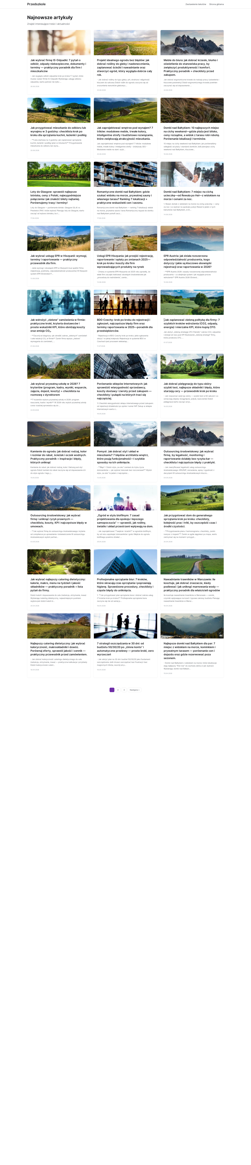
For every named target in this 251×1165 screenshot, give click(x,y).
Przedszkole (36, 4)
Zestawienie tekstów (196, 4)
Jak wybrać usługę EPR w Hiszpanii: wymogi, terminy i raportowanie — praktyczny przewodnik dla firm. (58, 259)
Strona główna (216, 4)
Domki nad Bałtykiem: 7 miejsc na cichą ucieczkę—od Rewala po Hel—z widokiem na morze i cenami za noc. (192, 195)
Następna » (134, 690)
